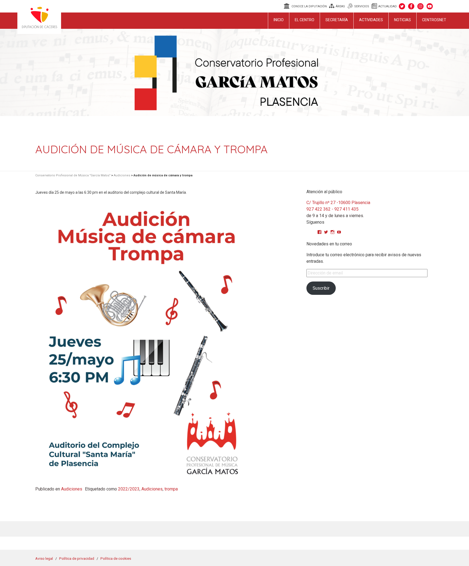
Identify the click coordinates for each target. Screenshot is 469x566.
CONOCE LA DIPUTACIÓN (309, 6)
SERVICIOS (361, 6)
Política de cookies (115, 558)
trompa (171, 489)
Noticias (402, 20)
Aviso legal (44, 558)
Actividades (371, 20)
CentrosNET (434, 20)
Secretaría (336, 20)
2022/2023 (129, 489)
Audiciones (71, 489)
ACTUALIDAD (387, 6)
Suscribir (321, 288)
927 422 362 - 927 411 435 (332, 209)
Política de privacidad (76, 558)
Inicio (279, 20)
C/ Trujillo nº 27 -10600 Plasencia (338, 202)
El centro (304, 20)
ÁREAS (340, 6)
